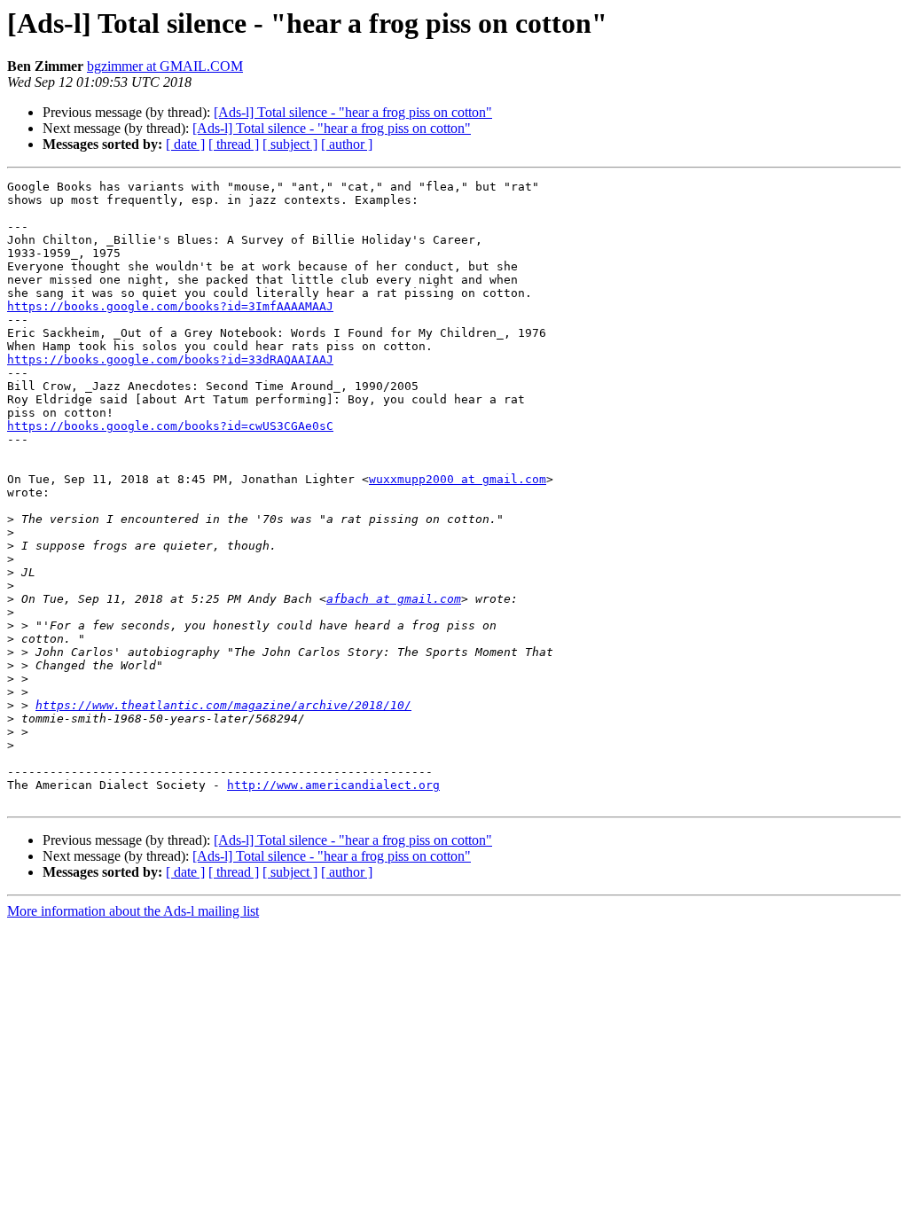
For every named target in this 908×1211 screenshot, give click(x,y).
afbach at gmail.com (393, 599)
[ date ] (185, 144)
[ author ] (346, 144)
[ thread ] (233, 144)
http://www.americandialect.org (333, 785)
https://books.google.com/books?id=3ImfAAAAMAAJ (170, 306)
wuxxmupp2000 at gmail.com (457, 479)
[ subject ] (289, 144)
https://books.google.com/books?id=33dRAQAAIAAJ (170, 359)
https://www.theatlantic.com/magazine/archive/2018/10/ (223, 705)
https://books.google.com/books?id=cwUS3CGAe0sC (170, 426)
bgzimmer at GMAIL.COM (165, 66)
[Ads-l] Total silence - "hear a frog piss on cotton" (353, 112)
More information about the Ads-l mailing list (133, 910)
